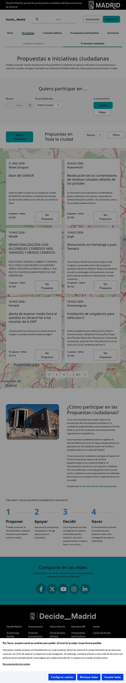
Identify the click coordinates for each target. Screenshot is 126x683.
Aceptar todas (112, 677)
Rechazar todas (89, 677)
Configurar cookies (62, 677)
